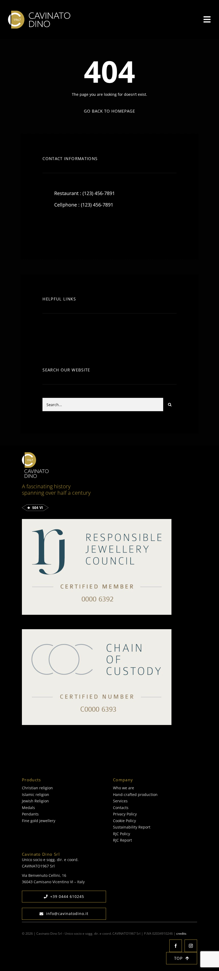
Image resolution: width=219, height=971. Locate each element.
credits (181, 933)
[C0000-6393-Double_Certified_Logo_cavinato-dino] (96, 630)
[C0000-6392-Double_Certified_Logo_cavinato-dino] (96, 520)
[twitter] (63, 227)
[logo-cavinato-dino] (39, 12)
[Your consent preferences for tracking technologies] (26, 966)
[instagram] (78, 227)
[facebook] (48, 227)
